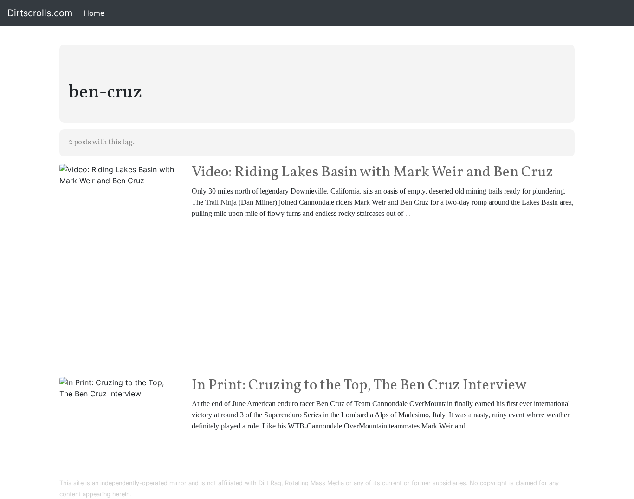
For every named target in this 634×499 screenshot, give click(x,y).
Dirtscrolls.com (39, 13)
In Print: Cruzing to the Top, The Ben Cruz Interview (359, 386)
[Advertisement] (317, 296)
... (408, 213)
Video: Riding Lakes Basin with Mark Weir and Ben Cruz (372, 172)
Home (96, 13)
